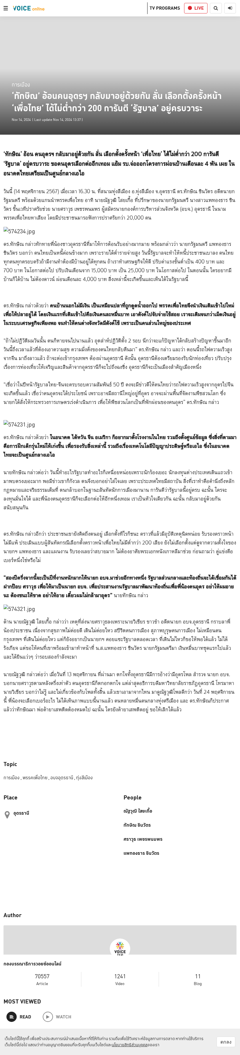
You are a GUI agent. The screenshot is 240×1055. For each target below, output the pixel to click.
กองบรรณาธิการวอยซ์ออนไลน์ (32, 963)
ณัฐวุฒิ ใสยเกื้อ (138, 811)
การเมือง (21, 84)
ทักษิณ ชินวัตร (137, 825)
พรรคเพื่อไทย (36, 777)
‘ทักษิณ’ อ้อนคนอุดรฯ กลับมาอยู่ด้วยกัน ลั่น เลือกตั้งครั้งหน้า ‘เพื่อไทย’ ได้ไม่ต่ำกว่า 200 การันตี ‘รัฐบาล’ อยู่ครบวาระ (117, 102)
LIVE (199, 8)
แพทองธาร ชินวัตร (141, 853)
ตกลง (226, 1042)
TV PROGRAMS (165, 8)
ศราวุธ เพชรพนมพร (143, 839)
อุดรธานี (21, 813)
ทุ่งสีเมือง (84, 777)
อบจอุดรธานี (62, 777)
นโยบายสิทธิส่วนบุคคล (130, 1045)
